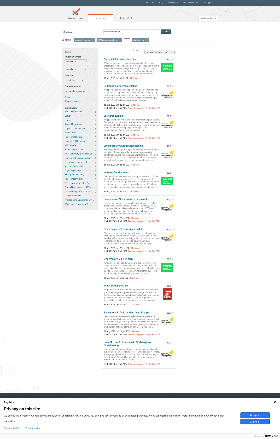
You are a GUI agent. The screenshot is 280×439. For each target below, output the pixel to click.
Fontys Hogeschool (74, 149)
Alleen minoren (72, 101)
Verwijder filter (93, 40)
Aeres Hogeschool (73, 111)
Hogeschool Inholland (75, 128)
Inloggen (208, 3)
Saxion (68, 116)
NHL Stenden (71, 145)
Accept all (255, 415)
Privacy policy (32, 428)
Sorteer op (137, 50)
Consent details (12, 428)
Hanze (68, 120)
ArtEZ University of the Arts (78, 183)
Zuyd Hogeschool (73, 170)
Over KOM (149, 3)
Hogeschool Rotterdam (75, 141)
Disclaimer (173, 3)
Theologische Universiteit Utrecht (79, 200)
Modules (101, 18)
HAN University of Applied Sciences (79, 154)
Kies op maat (75, 13)
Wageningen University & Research (79, 204)
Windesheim (70, 132)
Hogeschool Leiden (73, 137)
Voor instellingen (190, 3)
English (8, 402)
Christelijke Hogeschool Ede (78, 187)
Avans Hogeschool (73, 124)
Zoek (165, 31)
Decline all (255, 421)
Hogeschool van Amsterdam (78, 158)
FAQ (161, 3)
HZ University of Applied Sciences (79, 191)
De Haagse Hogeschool (76, 162)
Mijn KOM (126, 18)
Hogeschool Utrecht (74, 179)
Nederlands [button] (206, 18)
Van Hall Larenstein (74, 166)
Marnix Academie (73, 195)
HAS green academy (74, 174)
